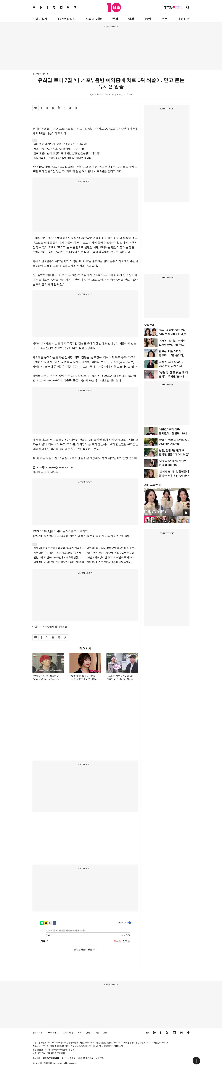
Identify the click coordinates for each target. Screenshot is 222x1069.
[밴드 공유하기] (59, 108)
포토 (164, 18)
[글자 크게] (71, 108)
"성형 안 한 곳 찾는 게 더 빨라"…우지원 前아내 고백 (173, 376)
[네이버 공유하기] (53, 108)
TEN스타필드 (67, 18)
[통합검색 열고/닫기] (188, 8)
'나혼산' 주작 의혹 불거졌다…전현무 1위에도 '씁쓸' (174, 433)
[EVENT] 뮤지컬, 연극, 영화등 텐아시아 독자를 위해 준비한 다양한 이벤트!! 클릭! (81, 535)
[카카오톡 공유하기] (35, 108)
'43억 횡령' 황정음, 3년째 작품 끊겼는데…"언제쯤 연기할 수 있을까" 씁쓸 (83, 679)
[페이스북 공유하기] (41, 108)
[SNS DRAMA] (41, 531)
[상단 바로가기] (196, 1060)
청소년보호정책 (69, 1058)
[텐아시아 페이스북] (47, 7)
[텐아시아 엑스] (54, 7)
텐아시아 (48, 1063)
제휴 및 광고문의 (85, 1058)
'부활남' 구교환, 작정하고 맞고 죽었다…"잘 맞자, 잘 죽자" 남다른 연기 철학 (46, 679)
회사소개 (36, 1058)
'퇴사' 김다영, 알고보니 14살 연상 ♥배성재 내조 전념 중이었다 (172, 334)
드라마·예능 (94, 18)
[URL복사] (65, 108)
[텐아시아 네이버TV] (41, 7)
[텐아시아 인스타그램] (61, 7)
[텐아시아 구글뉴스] (75, 7)
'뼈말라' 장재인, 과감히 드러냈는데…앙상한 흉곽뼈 (172, 344)
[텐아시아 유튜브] (34, 7)
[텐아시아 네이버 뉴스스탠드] (68, 7)
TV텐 (147, 18)
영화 (131, 18)
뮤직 (115, 18)
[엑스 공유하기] (47, 108)
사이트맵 (100, 1058)
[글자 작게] (77, 108)
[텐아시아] (114, 7)
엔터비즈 (183, 18)
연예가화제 (40, 18)
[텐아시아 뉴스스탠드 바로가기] (69, 531)
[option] (167, 502)
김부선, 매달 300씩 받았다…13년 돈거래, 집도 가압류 (171, 355)
